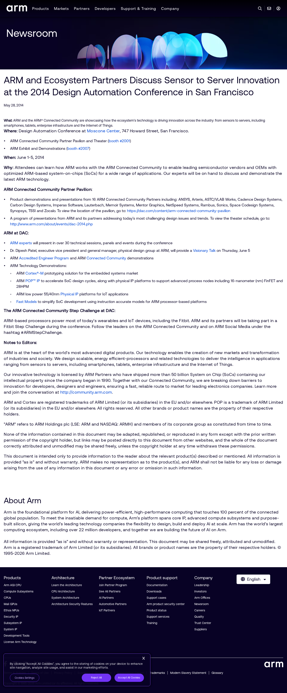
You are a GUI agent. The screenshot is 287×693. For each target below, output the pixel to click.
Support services (158, 616)
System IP (10, 629)
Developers (105, 8)
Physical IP (69, 294)
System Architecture (65, 597)
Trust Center (202, 623)
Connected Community (106, 258)
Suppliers (200, 629)
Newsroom (31, 33)
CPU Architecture (63, 591)
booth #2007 (78, 148)
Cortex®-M (34, 273)
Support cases (156, 597)
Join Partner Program (113, 585)
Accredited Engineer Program (44, 258)
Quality (199, 616)
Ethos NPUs (11, 610)
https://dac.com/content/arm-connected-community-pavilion (178, 210)
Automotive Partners (112, 604)
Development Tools (16, 635)
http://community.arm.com (86, 392)
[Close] (143, 658)
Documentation (157, 585)
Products (40, 8)
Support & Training (138, 8)
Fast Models (26, 301)
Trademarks (157, 672)
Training (152, 623)
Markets (61, 8)
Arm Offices (202, 597)
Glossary (217, 672)
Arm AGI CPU (12, 585)
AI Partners (106, 597)
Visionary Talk (204, 250)
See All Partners (109, 591)
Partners (82, 8)
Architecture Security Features (72, 604)
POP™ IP (32, 281)
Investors (200, 591)
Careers (199, 610)
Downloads (154, 591)
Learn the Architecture (66, 585)
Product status (156, 610)
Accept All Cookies (129, 677)
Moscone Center (103, 130)
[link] (17, 10)
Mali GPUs (10, 604)
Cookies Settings (24, 677)
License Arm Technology (20, 642)
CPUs (7, 597)
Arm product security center (166, 604)
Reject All (96, 677)
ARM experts (21, 243)
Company (170, 8)
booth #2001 (119, 141)
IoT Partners (107, 610)
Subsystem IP (13, 623)
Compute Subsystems (18, 591)
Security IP (11, 616)
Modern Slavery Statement (188, 672)
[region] (76, 669)
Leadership (201, 585)
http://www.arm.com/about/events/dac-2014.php (51, 224)
